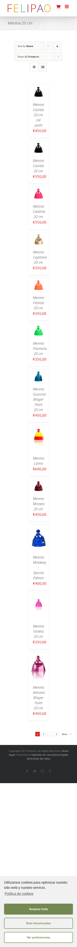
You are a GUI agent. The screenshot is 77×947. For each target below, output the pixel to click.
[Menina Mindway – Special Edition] (38, 527)
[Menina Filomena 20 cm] (38, 326)
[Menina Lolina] (38, 428)
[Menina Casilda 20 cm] (38, 143)
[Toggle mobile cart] (58, 6)
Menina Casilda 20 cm (38, 165)
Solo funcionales (38, 923)
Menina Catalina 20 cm (39, 211)
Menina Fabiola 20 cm (38, 302)
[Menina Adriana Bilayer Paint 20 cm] (38, 654)
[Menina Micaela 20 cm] (38, 481)
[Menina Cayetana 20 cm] (38, 235)
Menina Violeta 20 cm (38, 631)
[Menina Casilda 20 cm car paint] (38, 87)
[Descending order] (57, 46)
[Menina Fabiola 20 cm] (38, 280)
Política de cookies (19, 893)
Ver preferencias (38, 937)
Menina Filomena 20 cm (40, 348)
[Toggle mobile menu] (67, 6)
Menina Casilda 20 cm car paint (38, 115)
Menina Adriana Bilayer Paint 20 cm (39, 697)
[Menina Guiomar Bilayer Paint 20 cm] (38, 372)
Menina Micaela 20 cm (38, 503)
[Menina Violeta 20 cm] (38, 596)
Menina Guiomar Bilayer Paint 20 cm (39, 399)
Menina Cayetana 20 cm (40, 257)
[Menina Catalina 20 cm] (38, 189)
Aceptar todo (38, 909)
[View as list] (42, 67)
